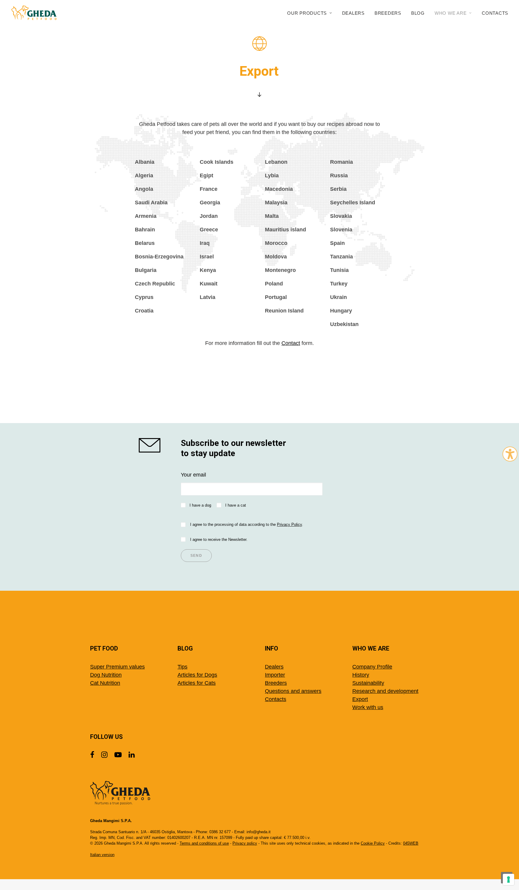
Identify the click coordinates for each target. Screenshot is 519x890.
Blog (418, 13)
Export (360, 699)
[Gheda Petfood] (34, 12)
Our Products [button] (307, 13)
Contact (290, 343)
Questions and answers (293, 691)
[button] (154, 445)
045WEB (410, 843)
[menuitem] (311, 13)
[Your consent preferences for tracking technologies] (508, 879)
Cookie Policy (373, 843)
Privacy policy (244, 843)
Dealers (353, 13)
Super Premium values (117, 667)
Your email (193, 475)
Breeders (388, 13)
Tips (182, 667)
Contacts (495, 13)
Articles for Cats (197, 683)
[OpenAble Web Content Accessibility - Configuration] (510, 454)
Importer (275, 675)
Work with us (367, 707)
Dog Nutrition (106, 675)
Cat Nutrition (105, 683)
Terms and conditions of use (204, 843)
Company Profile (372, 667)
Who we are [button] (451, 13)
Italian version (102, 854)
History (360, 675)
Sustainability (368, 683)
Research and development (385, 691)
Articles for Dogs (197, 675)
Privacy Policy (289, 524)
